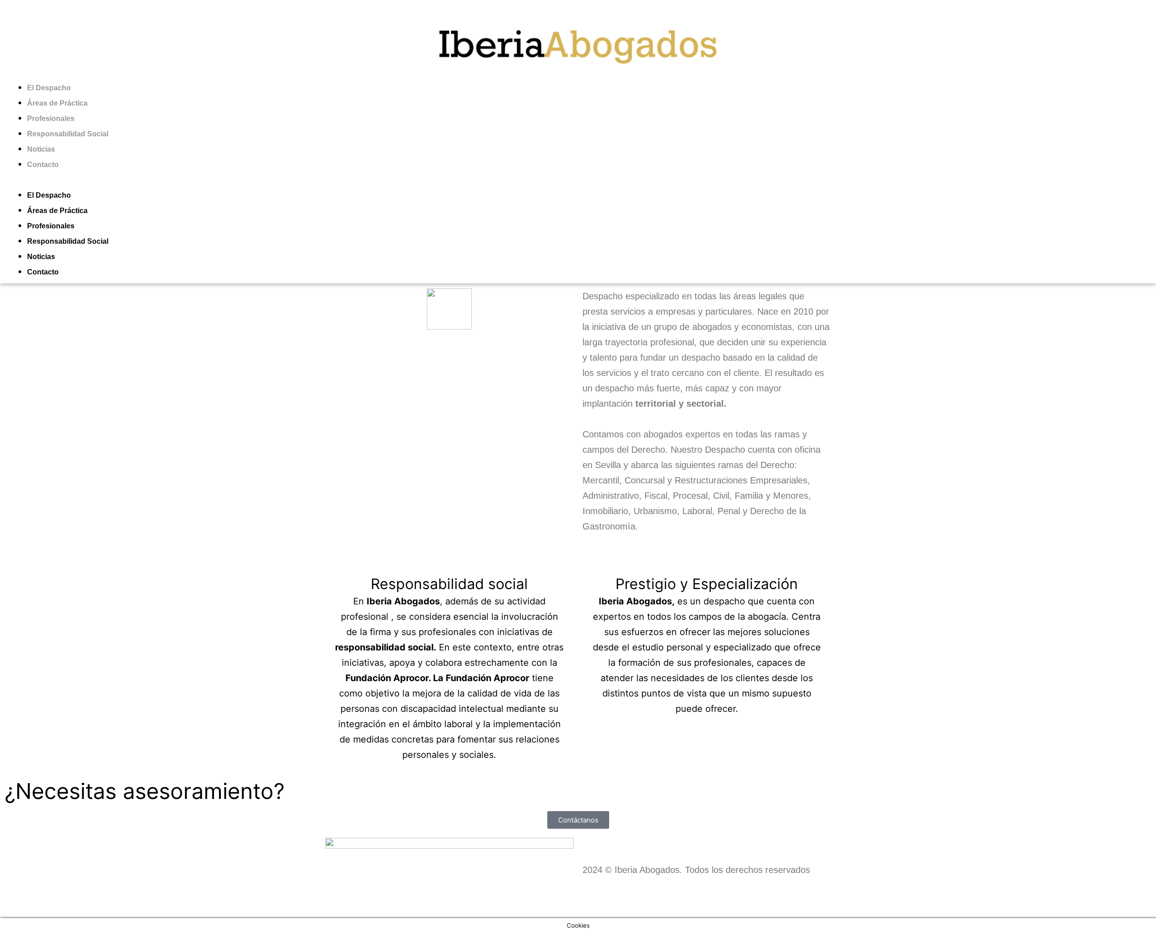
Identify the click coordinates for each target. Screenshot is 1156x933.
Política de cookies (508, 906)
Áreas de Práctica (57, 103)
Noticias (41, 149)
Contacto (43, 164)
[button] (578, 179)
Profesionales (51, 118)
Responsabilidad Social (67, 134)
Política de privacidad (421, 906)
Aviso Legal (348, 906)
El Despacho (49, 88)
